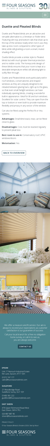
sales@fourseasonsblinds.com (14, 379)
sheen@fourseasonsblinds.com (15, 416)
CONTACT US (25, 346)
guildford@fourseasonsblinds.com (16, 398)
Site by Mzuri (34, 425)
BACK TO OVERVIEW (13, 152)
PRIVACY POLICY (8, 422)
